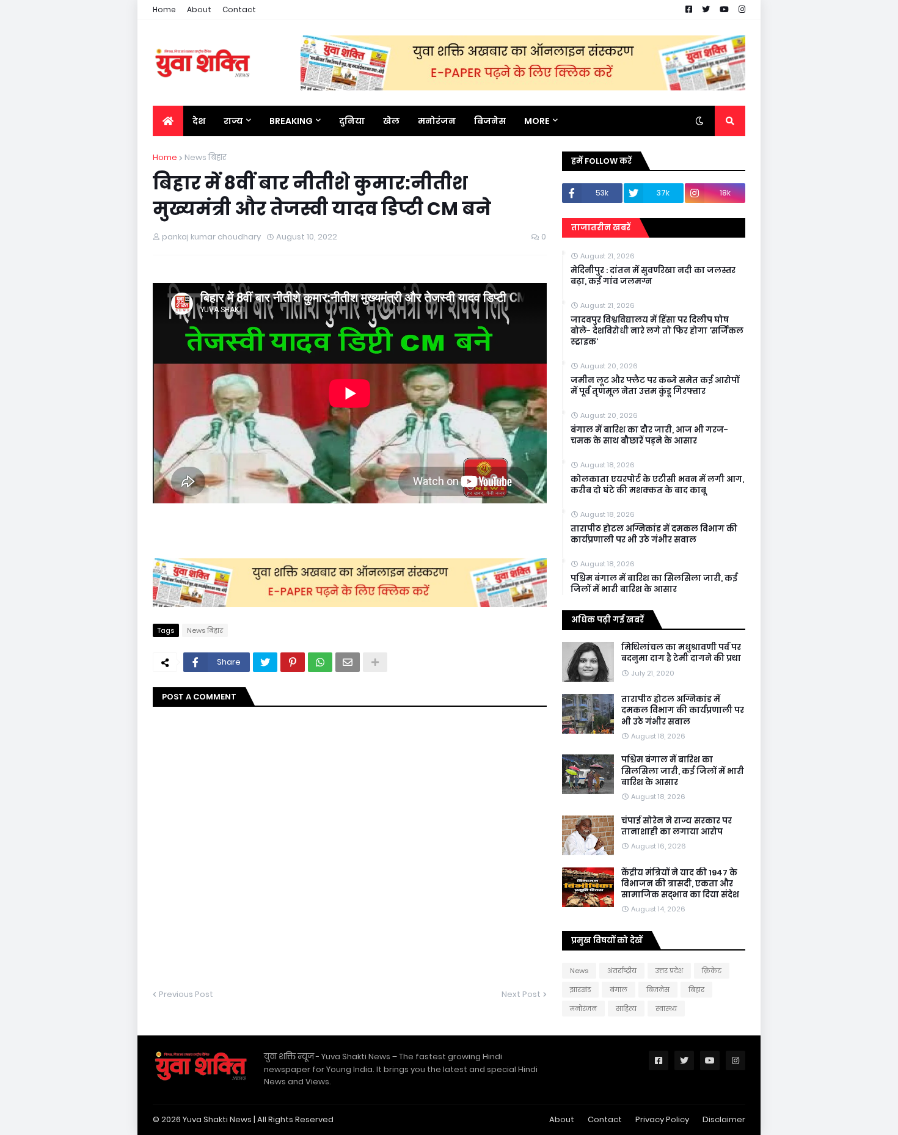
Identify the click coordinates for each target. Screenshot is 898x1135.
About (199, 9)
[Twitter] (265, 662)
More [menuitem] (537, 121)
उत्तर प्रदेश (669, 971)
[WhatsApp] (320, 662)
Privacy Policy (662, 1119)
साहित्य (626, 1008)
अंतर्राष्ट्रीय (622, 971)
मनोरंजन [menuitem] (437, 121)
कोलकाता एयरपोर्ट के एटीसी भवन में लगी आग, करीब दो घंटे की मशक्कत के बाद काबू (657, 485)
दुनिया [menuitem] (352, 121)
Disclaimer (724, 1119)
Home (164, 9)
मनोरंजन (583, 1008)
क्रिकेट (711, 971)
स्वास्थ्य (666, 1008)
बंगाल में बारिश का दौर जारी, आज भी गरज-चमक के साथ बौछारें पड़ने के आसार (649, 436)
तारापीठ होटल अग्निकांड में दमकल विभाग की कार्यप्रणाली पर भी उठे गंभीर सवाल (654, 535)
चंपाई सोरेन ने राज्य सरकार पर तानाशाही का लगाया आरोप (676, 827)
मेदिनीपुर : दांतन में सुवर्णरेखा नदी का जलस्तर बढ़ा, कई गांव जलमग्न (653, 276)
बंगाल (618, 989)
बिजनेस (658, 989)
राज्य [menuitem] (233, 121)
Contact (239, 9)
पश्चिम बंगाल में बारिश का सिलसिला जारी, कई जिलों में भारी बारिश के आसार (654, 584)
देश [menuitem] (198, 121)
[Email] (347, 662)
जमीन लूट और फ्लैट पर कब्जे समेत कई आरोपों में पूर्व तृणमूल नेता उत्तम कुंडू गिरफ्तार (655, 386)
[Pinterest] (292, 662)
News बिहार (205, 157)
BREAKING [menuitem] (291, 121)
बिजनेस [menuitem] (490, 121)
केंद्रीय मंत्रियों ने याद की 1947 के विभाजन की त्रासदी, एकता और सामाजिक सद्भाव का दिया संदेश (680, 883)
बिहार (696, 989)
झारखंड (580, 989)
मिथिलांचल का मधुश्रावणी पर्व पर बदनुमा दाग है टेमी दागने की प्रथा (681, 653)
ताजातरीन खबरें (600, 227)
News (579, 971)
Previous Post (186, 994)
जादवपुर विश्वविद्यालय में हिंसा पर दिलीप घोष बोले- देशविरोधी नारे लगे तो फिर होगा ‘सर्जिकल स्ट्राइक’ (657, 331)
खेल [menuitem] (391, 121)
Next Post (521, 994)
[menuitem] (168, 121)
